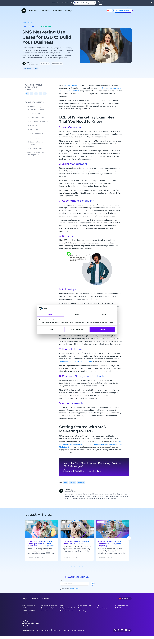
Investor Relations (78, 630)
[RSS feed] (126, 630)
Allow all (102, 329)
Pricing (68, 11)
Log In (129, 7)
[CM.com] (23, 10)
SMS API (118, 608)
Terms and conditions (43, 630)
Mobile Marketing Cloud (67, 608)
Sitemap (66, 630)
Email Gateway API (47, 611)
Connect (33, 27)
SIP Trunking (82, 611)
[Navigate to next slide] (129, 538)
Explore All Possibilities (74, 471)
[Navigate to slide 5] (79, 566)
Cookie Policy (57, 630)
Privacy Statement (28, 630)
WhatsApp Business (121, 605)
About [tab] (104, 314)
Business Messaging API (30, 610)
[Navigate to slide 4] (77, 566)
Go (100, 3)
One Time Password (84, 605)
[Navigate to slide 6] (82, 566)
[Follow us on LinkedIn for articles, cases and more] (122, 630)
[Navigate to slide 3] (74, 566)
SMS (24, 27)
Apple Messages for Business (28, 606)
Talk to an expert (122, 11)
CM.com (29, 63)
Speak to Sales (95, 471)
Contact (46, 599)
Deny (51, 329)
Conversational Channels (49, 605)
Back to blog (28, 22)
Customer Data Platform (48, 608)
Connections (26, 613)
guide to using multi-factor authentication (75, 361)
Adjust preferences (77, 329)
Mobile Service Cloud (66, 611)
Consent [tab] (50, 314)
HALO (61, 605)
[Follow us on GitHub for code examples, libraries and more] (115, 630)
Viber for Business (102, 608)
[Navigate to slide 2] (71, 566)
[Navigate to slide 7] (85, 566)
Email (63, 581)
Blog (24, 599)
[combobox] (84, 3)
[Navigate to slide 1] (69, 566)
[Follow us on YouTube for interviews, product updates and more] (129, 630)
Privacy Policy (74, 589)
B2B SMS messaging (72, 85)
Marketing (46, 27)
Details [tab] (77, 314)
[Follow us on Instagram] (118, 630)
